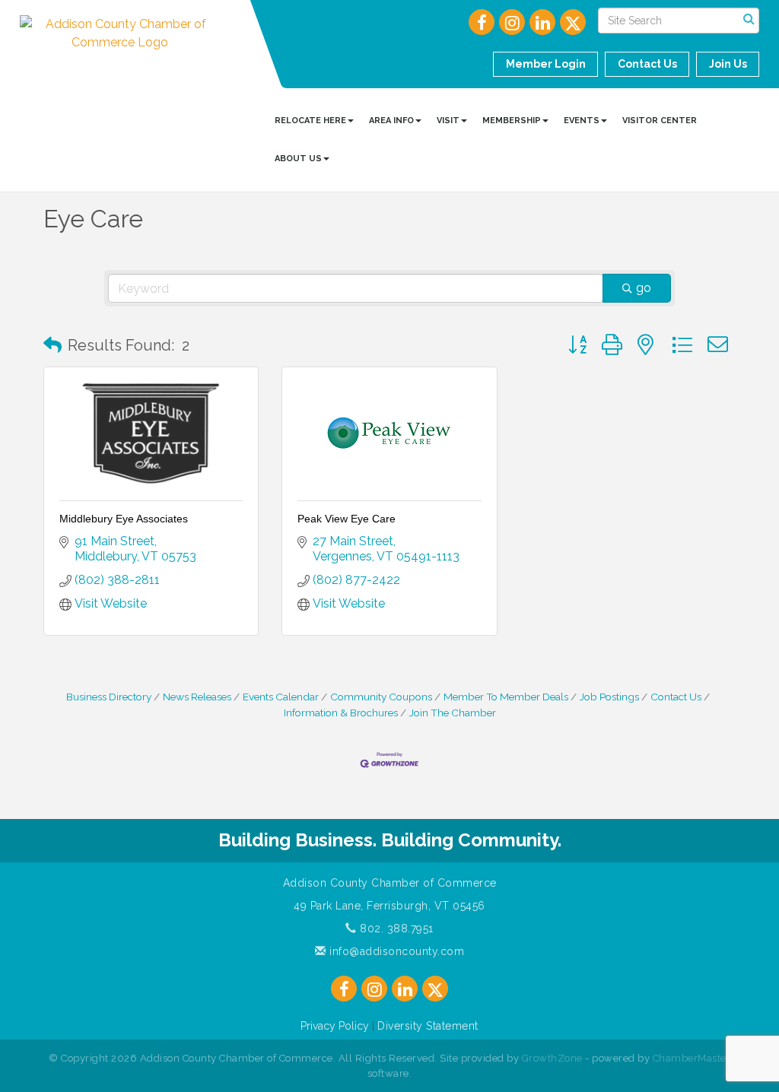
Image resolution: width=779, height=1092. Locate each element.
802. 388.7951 (395, 928)
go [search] (643, 288)
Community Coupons (381, 696)
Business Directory (108, 696)
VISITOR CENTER (659, 120)
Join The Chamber (452, 712)
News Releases (197, 696)
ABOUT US (298, 158)
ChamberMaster (692, 1058)
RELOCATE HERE (310, 120)
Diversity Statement (428, 1026)
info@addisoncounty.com (395, 951)
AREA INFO (391, 120)
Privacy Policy (334, 1026)
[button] (52, 345)
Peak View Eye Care (346, 519)
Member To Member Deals (506, 696)
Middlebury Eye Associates (123, 519)
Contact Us (675, 696)
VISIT (448, 120)
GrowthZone (552, 1058)
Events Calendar (281, 696)
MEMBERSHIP (511, 120)
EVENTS (581, 120)
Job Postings (609, 696)
